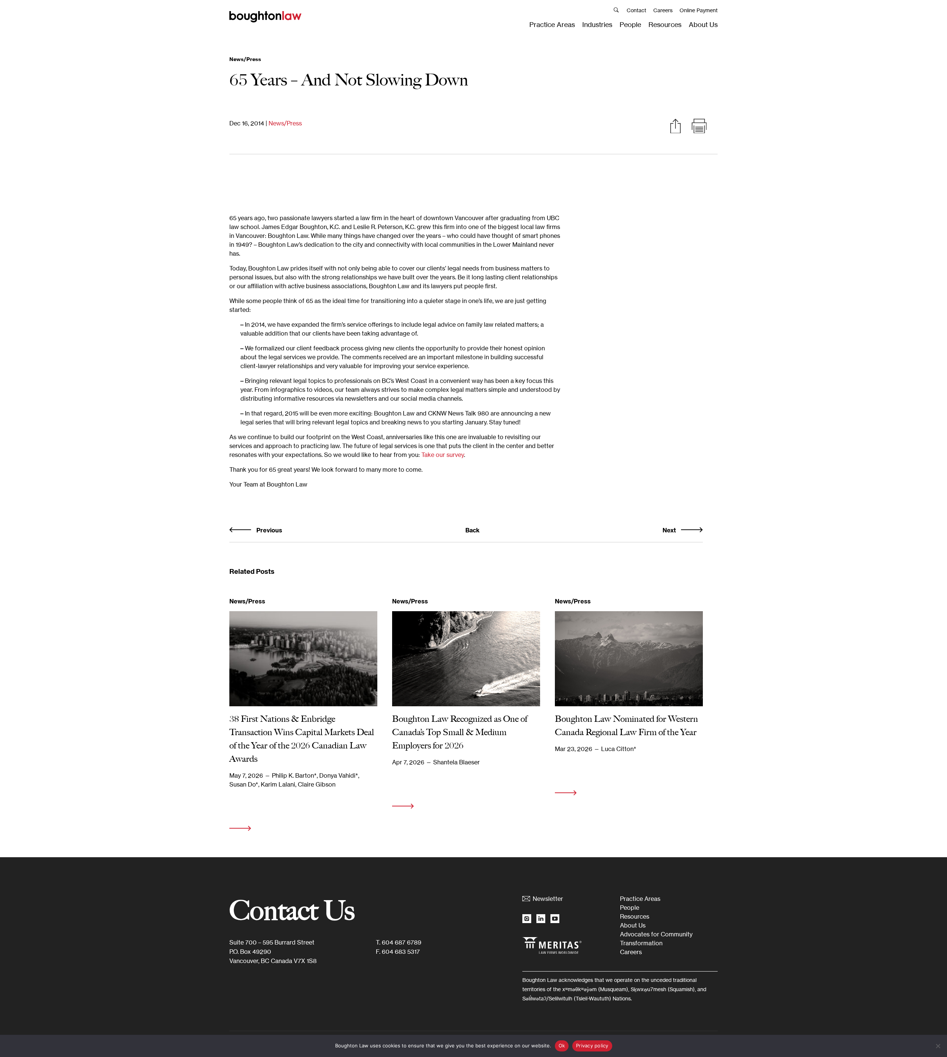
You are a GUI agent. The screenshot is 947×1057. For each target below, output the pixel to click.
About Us (703, 24)
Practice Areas (552, 24)
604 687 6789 (401, 942)
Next (670, 530)
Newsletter (548, 898)
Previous (268, 530)
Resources (664, 24)
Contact (636, 10)
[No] (937, 1046)
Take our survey (442, 454)
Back (472, 530)
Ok (562, 1045)
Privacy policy (592, 1045)
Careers (663, 10)
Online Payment (699, 10)
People (630, 24)
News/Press (285, 123)
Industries (597, 24)
